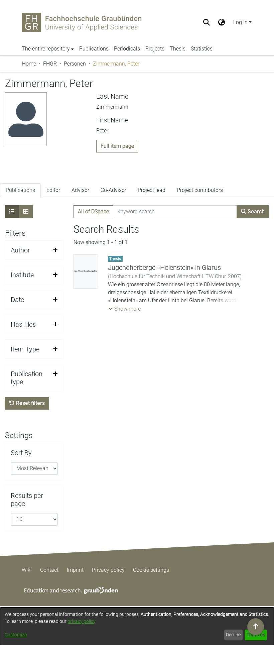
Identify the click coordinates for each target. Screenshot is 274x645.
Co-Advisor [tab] (113, 190)
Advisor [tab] (80, 190)
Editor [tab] (53, 190)
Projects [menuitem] (154, 48)
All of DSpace (93, 211)
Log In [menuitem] (240, 22)
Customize (16, 634)
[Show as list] (12, 211)
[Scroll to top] (255, 626)
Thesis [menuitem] (177, 48)
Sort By (21, 453)
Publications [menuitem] (94, 48)
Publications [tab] (20, 190)
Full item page (117, 146)
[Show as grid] (26, 211)
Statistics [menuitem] (202, 48)
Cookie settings (151, 570)
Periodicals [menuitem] (127, 48)
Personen (75, 64)
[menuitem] (222, 22)
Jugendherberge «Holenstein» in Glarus (164, 267)
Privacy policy (108, 570)
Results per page (27, 500)
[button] (124, 309)
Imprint (75, 570)
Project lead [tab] (151, 190)
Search (255, 211)
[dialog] (137, 626)
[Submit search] (206, 22)
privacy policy (81, 621)
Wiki (27, 570)
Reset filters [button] (30, 403)
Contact (49, 570)
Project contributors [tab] (200, 190)
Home (29, 64)
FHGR (50, 64)
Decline (233, 634)
